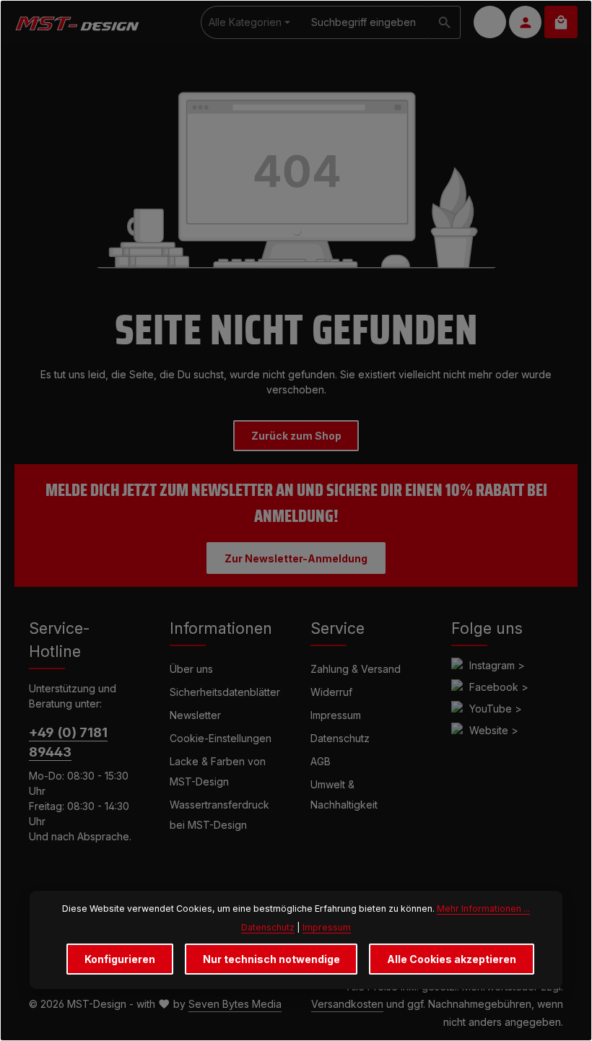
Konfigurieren (119, 959)
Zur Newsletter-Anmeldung (296, 558)
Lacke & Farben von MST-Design (218, 771)
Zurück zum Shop (296, 436)
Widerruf (331, 692)
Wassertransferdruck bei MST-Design (219, 814)
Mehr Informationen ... (483, 908)
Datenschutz (340, 738)
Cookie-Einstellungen (220, 738)
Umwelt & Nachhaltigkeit (344, 794)
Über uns (191, 669)
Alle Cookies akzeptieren (451, 959)
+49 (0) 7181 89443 (68, 741)
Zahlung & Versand (355, 669)
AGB (320, 761)
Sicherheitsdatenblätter (225, 692)
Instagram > (497, 665)
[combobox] (363, 22)
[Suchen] (445, 22)
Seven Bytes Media (235, 1004)
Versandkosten (347, 1004)
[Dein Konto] (525, 22)
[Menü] (490, 22)
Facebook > (498, 687)
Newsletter (195, 715)
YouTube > (495, 708)
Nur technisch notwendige (271, 959)
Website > (493, 730)
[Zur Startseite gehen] (76, 22)
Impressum (335, 715)
